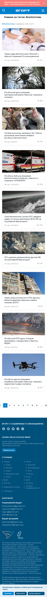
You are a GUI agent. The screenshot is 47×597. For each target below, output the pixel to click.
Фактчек (9, 468)
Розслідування (33, 468)
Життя (8, 477)
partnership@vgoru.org (12, 522)
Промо (30, 474)
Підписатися (9, 450)
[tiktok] (22, 430)
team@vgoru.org (9, 515)
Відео (6, 480)
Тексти (28, 462)
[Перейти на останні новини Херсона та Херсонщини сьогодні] (23, 11)
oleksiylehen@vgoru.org (12, 525)
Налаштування (34, 593)
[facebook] (3, 430)
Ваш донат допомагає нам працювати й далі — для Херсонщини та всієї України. (22, 3)
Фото (30, 471)
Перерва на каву (12, 474)
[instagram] (8, 430)
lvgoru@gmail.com (10, 512)
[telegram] (18, 430)
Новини (7, 462)
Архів (28, 480)
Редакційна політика (12, 487)
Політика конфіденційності (33, 487)
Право (8, 471)
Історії (8, 465)
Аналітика (31, 465)
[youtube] (13, 430)
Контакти (29, 483)
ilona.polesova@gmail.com (13, 506)
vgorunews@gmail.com (12, 509)
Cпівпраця (8, 491)
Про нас (7, 483)
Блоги (28, 477)
